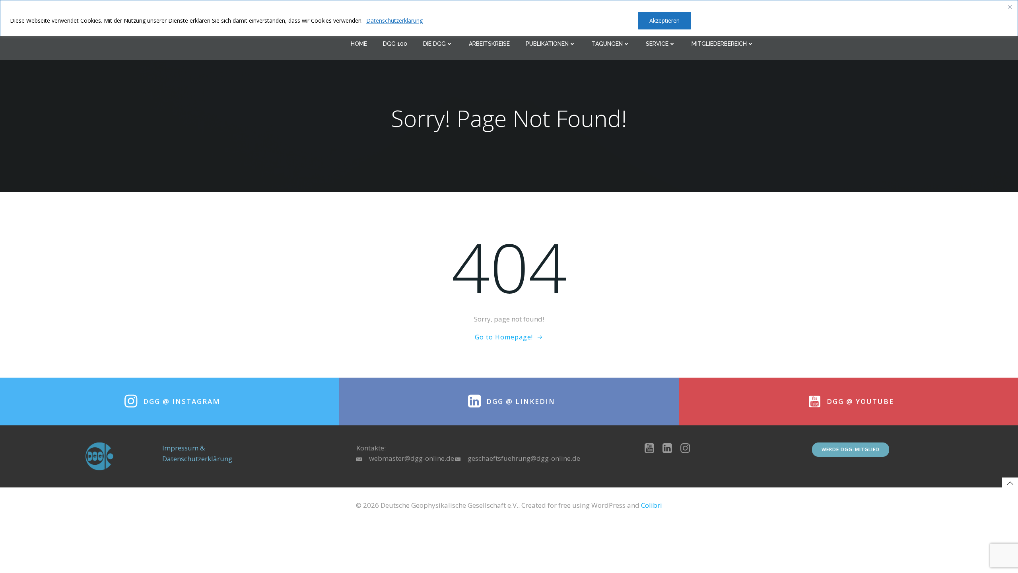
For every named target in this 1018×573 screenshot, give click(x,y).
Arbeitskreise (489, 44)
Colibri (651, 505)
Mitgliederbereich (719, 44)
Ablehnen (611, 20)
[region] (509, 18)
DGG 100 (395, 44)
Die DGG (434, 44)
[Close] (1009, 7)
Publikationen (547, 44)
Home (359, 44)
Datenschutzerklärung (394, 20)
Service (657, 44)
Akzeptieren (664, 20)
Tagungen (607, 44)
